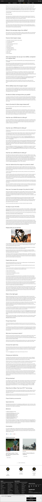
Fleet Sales (9, 488)
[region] (21, 498)
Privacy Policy (2, 492)
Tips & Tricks (16, 489)
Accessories (16, 488)
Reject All (31, 498)
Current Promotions (17, 493)
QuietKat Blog (9, 483)
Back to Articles (21, 462)
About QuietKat (17, 483)
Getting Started (17, 490)
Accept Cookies (31, 500)
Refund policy (2, 491)
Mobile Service (9, 489)
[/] (35, 489)
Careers (16, 484)
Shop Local (16, 485)
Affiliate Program (10, 484)
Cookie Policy (2, 493)
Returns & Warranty (10, 485)
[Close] (41, 498)
